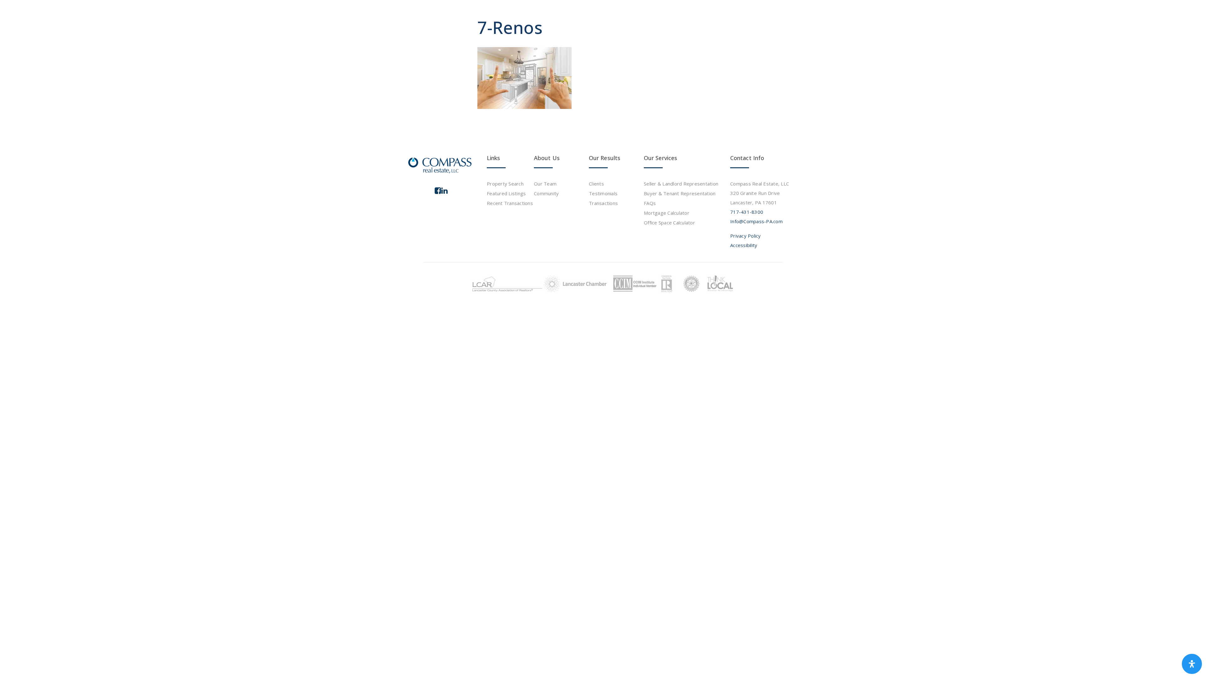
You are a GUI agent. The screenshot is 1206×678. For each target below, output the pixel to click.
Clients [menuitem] (596, 183)
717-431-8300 (746, 212)
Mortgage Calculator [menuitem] (666, 213)
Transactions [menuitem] (603, 203)
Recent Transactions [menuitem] (510, 203)
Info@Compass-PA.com (756, 221)
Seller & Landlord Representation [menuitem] (681, 183)
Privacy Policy (745, 236)
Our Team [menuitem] (545, 183)
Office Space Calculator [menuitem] (669, 222)
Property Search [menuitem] (505, 183)
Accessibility (743, 245)
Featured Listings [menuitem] (506, 193)
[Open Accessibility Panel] (1192, 664)
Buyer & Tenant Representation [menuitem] (679, 193)
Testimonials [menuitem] (603, 193)
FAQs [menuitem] (650, 203)
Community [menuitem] (546, 193)
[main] (603, 66)
